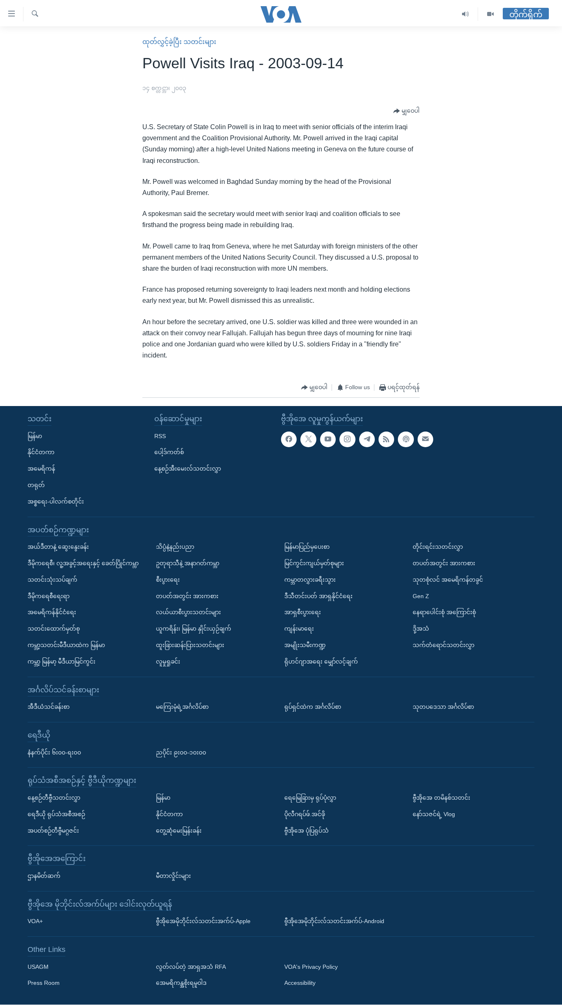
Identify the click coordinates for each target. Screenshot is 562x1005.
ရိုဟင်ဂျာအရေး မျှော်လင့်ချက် (321, 661)
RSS (160, 436)
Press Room (44, 983)
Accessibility (300, 983)
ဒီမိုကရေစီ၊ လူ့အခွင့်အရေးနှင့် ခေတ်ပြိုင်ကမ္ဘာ (83, 563)
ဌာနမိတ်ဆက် (44, 876)
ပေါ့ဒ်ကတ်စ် (169, 452)
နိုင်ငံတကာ (41, 452)
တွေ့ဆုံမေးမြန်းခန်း (179, 830)
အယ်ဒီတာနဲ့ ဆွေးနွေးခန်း (58, 546)
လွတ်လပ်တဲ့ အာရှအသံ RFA (191, 966)
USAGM (38, 966)
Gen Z (421, 596)
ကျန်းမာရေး (299, 628)
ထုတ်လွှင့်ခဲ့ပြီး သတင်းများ (179, 41)
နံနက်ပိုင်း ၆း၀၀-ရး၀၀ (54, 752)
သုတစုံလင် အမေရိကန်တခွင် (448, 579)
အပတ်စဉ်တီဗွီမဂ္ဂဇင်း (53, 830)
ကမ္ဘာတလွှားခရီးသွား (310, 579)
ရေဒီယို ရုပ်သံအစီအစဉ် (56, 814)
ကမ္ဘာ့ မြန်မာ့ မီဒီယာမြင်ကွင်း (61, 661)
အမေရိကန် (41, 468)
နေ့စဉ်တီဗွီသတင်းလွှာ (54, 797)
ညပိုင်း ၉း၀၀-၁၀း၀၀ (181, 752)
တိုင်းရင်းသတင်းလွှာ (438, 546)
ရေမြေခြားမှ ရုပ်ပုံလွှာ (310, 797)
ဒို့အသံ (421, 628)
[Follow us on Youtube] (328, 439)
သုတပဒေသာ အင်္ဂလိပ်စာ (443, 706)
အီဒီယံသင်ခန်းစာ (49, 706)
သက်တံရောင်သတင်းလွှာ (443, 645)
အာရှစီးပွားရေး (302, 612)
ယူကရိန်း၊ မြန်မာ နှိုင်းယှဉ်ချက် (193, 628)
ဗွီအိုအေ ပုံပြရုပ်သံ (306, 830)
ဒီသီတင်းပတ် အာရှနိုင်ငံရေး (318, 596)
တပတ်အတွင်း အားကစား (187, 596)
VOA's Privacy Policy (311, 966)
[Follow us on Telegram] (367, 439)
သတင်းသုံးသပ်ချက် (52, 579)
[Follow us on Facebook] (289, 439)
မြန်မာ (35, 436)
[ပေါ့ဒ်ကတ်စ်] (405, 439)
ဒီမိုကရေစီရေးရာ (49, 596)
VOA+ (35, 921)
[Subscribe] (425, 439)
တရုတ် (36, 485)
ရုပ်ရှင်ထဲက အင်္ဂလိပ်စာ (312, 706)
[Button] (406, 111)
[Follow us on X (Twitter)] (308, 439)
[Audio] (465, 14)
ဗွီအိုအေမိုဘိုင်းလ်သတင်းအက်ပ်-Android (334, 921)
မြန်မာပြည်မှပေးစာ (307, 546)
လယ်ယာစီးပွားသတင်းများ (188, 612)
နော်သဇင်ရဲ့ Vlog (434, 814)
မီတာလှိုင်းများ (173, 876)
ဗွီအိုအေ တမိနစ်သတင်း (441, 797)
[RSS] (386, 439)
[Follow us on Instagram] (347, 439)
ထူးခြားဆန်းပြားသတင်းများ (190, 645)
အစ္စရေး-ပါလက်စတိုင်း (56, 501)
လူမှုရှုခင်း (168, 661)
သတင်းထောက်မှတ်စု (54, 628)
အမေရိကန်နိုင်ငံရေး (52, 612)
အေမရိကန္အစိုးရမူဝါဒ (181, 983)
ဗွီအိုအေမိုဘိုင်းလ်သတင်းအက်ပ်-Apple (203, 921)
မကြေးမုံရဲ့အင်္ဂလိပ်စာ (182, 706)
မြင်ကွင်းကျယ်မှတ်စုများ (314, 563)
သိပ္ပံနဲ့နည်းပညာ (175, 546)
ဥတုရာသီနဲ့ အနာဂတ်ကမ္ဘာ (187, 563)
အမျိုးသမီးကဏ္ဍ (305, 645)
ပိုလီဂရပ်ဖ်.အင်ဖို (304, 814)
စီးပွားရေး (168, 579)
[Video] (490, 14)
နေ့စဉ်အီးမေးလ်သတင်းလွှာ (187, 468)
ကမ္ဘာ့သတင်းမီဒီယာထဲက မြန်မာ (66, 645)
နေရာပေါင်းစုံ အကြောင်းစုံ (444, 612)
